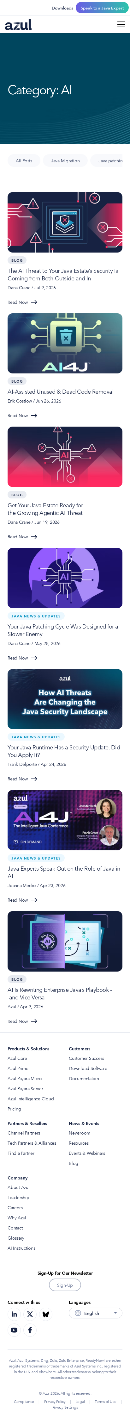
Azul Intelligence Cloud (31, 1098)
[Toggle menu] (121, 24)
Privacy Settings (65, 1407)
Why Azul (17, 1217)
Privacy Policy (55, 1401)
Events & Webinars (87, 1153)
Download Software (88, 1068)
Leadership (18, 1197)
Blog (73, 1163)
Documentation (84, 1078)
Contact (15, 1227)
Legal (80, 1401)
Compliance (24, 1401)
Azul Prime (18, 1068)
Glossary (16, 1238)
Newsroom (79, 1132)
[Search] (8, 7)
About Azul (19, 1187)
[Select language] (24, 7)
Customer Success (86, 1058)
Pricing (14, 1108)
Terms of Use (105, 1401)
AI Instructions (21, 1248)
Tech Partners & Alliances (32, 1143)
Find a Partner (21, 1153)
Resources (79, 1143)
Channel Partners (24, 1132)
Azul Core (17, 1058)
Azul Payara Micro (25, 1078)
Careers (15, 1207)
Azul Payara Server (25, 1088)
